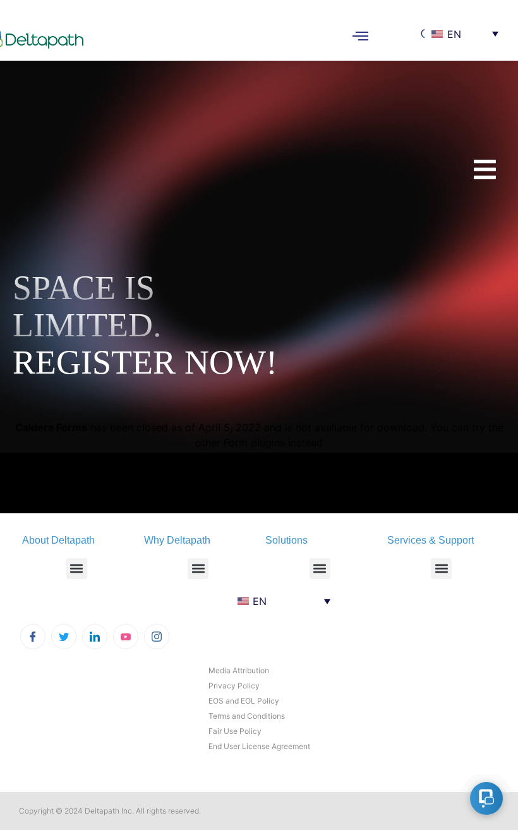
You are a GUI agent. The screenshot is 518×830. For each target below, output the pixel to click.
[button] (76, 568)
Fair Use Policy (235, 731)
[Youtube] (125, 636)
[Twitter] (63, 636)
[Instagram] (156, 636)
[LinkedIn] (94, 636)
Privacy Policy (234, 685)
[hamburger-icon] (360, 37)
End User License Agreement (259, 746)
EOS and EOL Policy (243, 700)
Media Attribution (238, 670)
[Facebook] (32, 636)
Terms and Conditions (246, 716)
